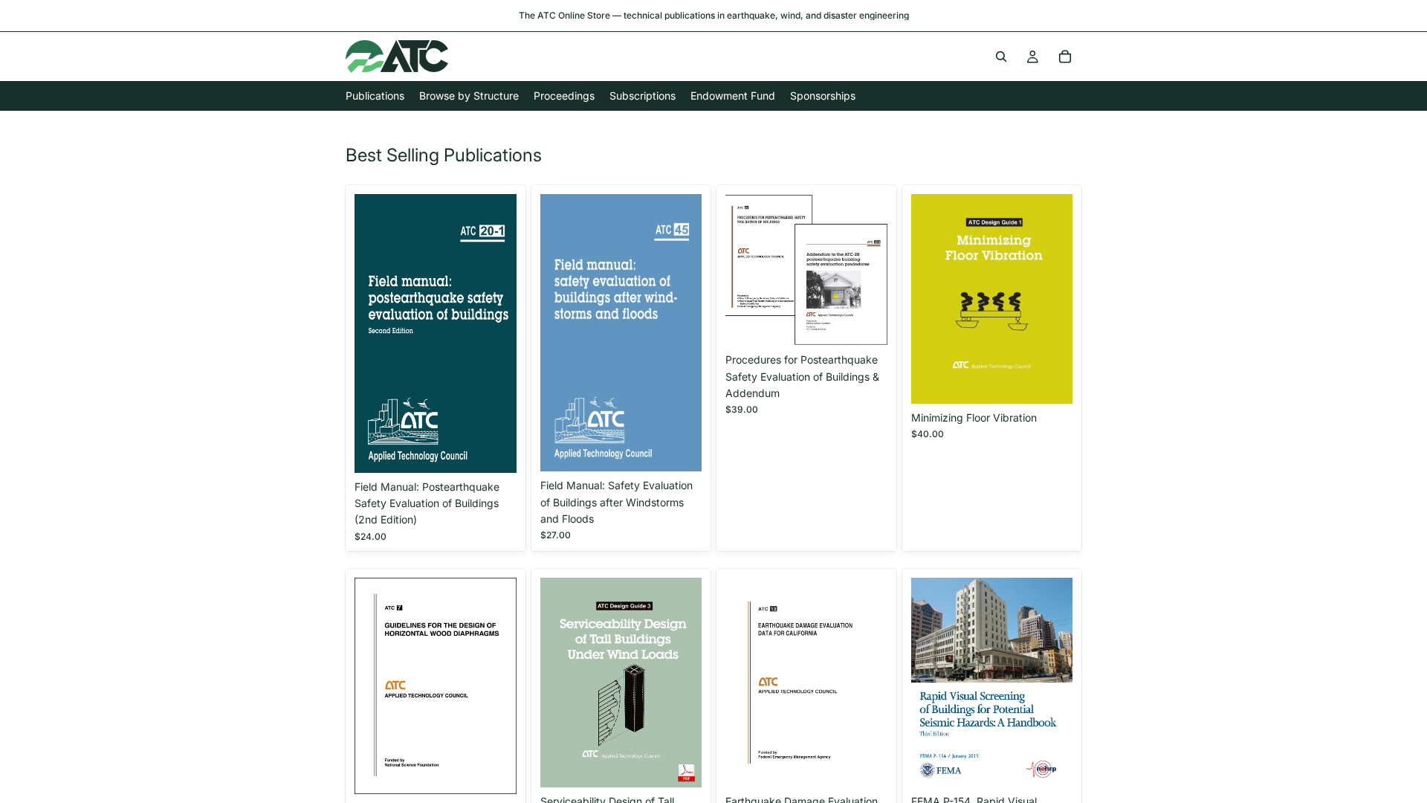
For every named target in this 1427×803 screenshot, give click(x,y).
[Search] (1001, 56)
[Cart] (1065, 56)
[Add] (493, 449)
